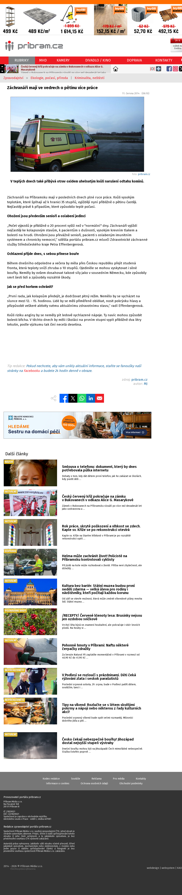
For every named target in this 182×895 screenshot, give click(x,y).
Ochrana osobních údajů (94, 783)
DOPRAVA (134, 60)
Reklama (96, 778)
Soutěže (75, 778)
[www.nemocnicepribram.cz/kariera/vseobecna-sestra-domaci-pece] (77, 426)
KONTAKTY (163, 60)
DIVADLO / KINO (98, 60)
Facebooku (32, 371)
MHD (43, 60)
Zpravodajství (13, 78)
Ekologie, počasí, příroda (49, 78)
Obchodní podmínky (131, 783)
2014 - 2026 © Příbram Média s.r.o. (23, 867)
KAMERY (63, 60)
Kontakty (141, 778)
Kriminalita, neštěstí (90, 78)
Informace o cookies (57, 783)
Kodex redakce (51, 778)
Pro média (118, 778)
